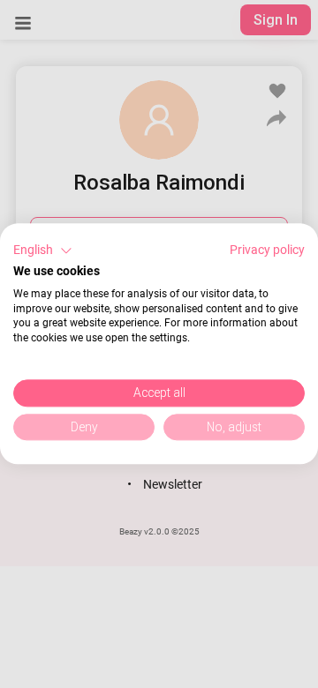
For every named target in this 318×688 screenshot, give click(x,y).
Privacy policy (267, 250)
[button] (42, 250)
